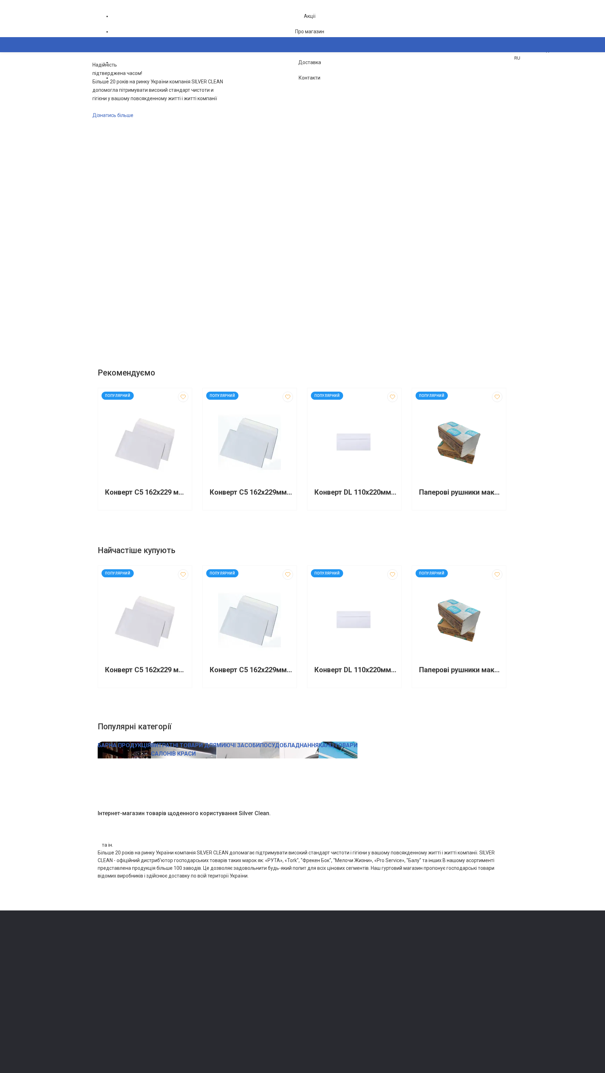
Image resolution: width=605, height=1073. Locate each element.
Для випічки (215, 1001)
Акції (309, 16)
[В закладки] (183, 397)
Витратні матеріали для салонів (236, 1021)
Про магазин (309, 31)
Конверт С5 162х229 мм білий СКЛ (146, 492)
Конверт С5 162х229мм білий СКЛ (251, 492)
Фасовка (211, 981)
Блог (311, 972)
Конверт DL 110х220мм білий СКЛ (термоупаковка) (356, 492)
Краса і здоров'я (220, 1011)
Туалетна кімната (220, 952)
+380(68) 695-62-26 (126, 954)
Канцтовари (215, 1040)
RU (517, 58)
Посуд (208, 991)
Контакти (309, 78)
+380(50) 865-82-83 (126, 944)
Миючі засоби (217, 962)
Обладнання (215, 1030)
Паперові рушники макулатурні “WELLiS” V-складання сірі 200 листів (460, 492)
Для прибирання (219, 972)
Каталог (114, 78)
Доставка (309, 62)
